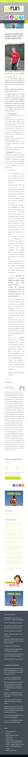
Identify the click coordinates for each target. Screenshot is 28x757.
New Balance (19, 125)
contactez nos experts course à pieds (14, 75)
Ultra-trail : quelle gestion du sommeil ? (14, 530)
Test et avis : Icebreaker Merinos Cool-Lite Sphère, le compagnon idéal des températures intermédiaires (13, 548)
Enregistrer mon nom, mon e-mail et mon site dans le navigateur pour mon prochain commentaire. (14, 473)
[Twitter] (17, 485)
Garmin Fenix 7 (9, 737)
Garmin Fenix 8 (9, 739)
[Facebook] (14, 485)
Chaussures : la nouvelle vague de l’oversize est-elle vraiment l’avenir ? (13, 701)
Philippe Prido (17, 152)
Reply (6, 452)
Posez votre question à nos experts (13, 514)
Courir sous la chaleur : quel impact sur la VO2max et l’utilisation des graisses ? (14, 563)
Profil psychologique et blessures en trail (13, 659)
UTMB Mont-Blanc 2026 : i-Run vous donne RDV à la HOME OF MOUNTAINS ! (13, 525)
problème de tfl (16, 187)
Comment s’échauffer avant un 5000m (14, 538)
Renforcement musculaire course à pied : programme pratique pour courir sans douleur (14, 670)
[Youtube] (20, 485)
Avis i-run (8, 733)
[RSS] (23, 485)
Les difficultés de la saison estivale (13, 553)
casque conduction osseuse (12, 735)
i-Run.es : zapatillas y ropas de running (15, 744)
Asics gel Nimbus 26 (10, 731)
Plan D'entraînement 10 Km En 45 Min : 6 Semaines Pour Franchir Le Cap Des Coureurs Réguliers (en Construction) (13, 684)
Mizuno (9, 130)
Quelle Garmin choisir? (11, 750)
